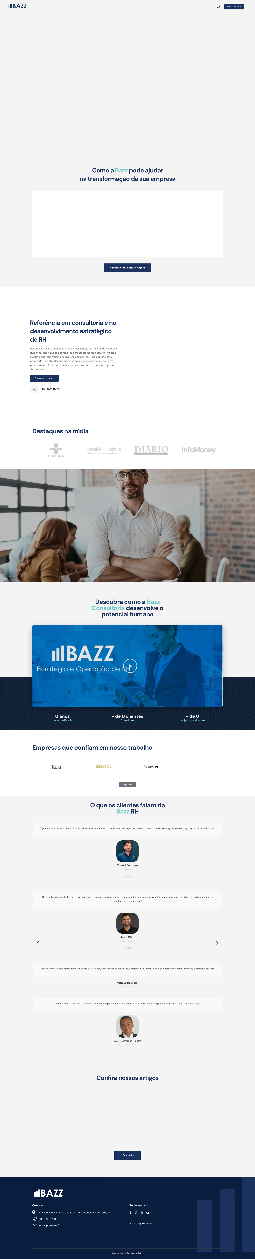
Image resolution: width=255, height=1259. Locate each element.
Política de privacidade (141, 1223)
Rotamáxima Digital (135, 1253)
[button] (35, 450)
